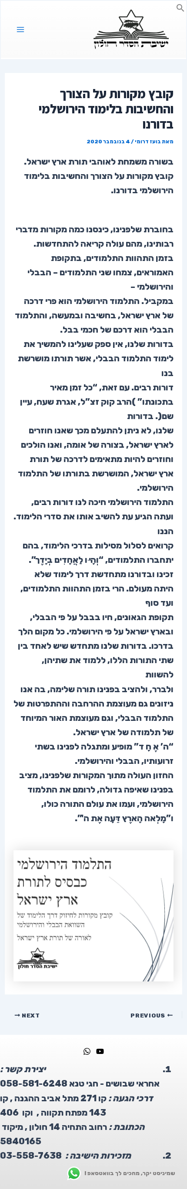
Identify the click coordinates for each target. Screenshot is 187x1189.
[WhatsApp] (87, 1051)
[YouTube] (100, 1051)
